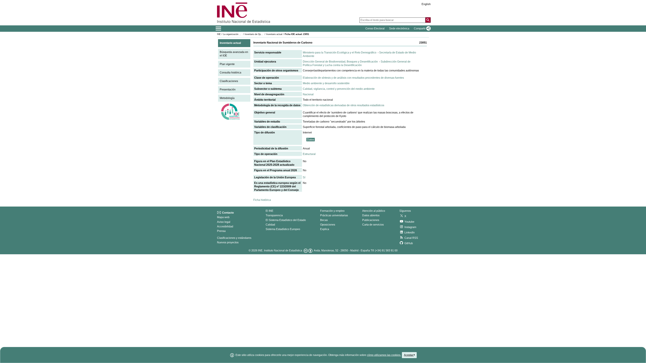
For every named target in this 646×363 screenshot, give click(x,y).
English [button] (426, 4)
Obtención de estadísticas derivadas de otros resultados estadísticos (343, 105)
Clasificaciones (229, 81)
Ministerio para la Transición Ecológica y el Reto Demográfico (339, 52)
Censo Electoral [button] (375, 28)
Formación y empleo (332, 210)
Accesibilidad (225, 226)
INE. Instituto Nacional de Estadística (280, 250)
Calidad (270, 224)
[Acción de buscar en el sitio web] (428, 20)
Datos (310, 139)
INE (219, 34)
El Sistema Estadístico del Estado (286, 220)
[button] (421, 29)
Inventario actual (274, 34)
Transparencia (274, 215)
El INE (269, 210)
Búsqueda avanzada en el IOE (234, 54)
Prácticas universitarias (334, 215)
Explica (324, 229)
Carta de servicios (373, 224)
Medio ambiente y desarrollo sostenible (326, 83)
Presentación (228, 89)
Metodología (227, 98)
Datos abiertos (371, 215)
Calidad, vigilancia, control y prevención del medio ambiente (339, 88)
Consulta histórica (230, 72)
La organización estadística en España (242, 34)
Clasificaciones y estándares (234, 237)
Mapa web (223, 217)
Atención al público (373, 210)
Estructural (309, 154)
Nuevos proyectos (228, 242)
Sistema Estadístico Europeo (283, 229)
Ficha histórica (262, 199)
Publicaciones (370, 220)
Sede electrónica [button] (399, 28)
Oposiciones (327, 224)
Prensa (221, 231)
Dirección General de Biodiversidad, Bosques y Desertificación (340, 61)
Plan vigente (227, 64)
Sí (304, 177)
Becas (324, 220)
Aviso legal (223, 221)
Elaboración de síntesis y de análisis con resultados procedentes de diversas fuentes (353, 77)
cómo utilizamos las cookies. (384, 355)
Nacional (308, 94)
